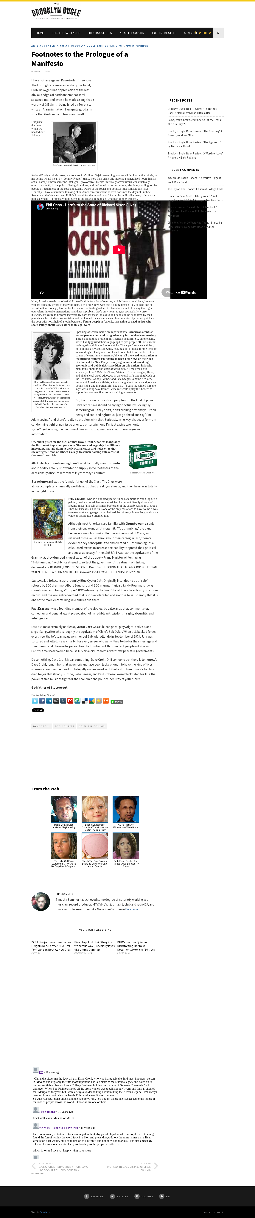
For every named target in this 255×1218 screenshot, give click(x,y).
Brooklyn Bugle (83, 45)
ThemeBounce (46, 1212)
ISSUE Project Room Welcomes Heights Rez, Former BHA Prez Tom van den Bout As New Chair (51, 945)
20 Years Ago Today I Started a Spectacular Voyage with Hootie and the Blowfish (195, 227)
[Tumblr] (63, 701)
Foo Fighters (64, 726)
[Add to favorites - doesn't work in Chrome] (99, 701)
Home (40, 33)
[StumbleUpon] (77, 701)
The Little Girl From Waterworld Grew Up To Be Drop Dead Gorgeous (64, 864)
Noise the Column (132, 33)
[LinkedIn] (49, 701)
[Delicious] (85, 701)
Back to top (212, 1212)
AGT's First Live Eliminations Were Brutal (125, 826)
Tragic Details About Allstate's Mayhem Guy (63, 826)
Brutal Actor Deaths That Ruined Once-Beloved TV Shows (126, 864)
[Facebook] (42, 701)
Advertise (191, 33)
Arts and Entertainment (50, 45)
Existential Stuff (164, 33)
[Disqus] (94, 1016)
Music (130, 45)
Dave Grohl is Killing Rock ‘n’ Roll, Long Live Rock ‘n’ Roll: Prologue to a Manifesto (193, 211)
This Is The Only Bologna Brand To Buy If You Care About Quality (95, 864)
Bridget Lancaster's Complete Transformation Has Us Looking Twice (95, 827)
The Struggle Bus (99, 33)
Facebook (131, 909)
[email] (70, 701)
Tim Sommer (65, 894)
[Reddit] (56, 701)
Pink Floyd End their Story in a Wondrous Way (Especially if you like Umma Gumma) (94, 945)
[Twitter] (35, 701)
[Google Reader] (92, 701)
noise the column (92, 726)
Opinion (142, 45)
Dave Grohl (41, 726)
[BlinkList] (106, 701)
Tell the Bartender (66, 33)
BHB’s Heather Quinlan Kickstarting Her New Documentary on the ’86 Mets (136, 945)
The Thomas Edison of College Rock (202, 189)
